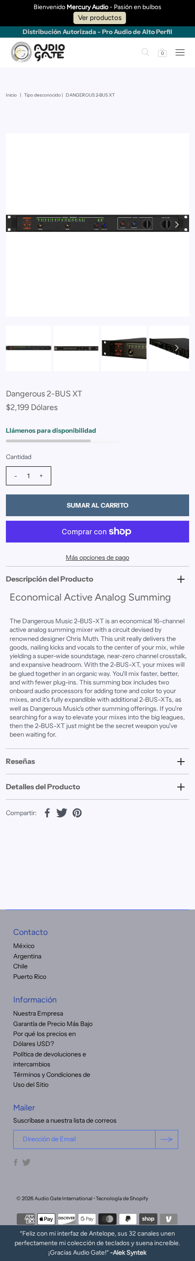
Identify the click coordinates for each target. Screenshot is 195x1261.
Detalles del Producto (43, 786)
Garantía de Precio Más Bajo (53, 1024)
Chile (20, 966)
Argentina (27, 956)
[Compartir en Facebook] (47, 812)
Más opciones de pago (97, 557)
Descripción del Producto (49, 578)
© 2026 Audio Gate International (54, 1198)
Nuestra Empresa (38, 1013)
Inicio (11, 95)
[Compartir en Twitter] (62, 812)
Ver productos (100, 18)
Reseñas (20, 761)
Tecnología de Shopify (122, 1198)
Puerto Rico (29, 977)
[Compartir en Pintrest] (77, 812)
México (23, 946)
